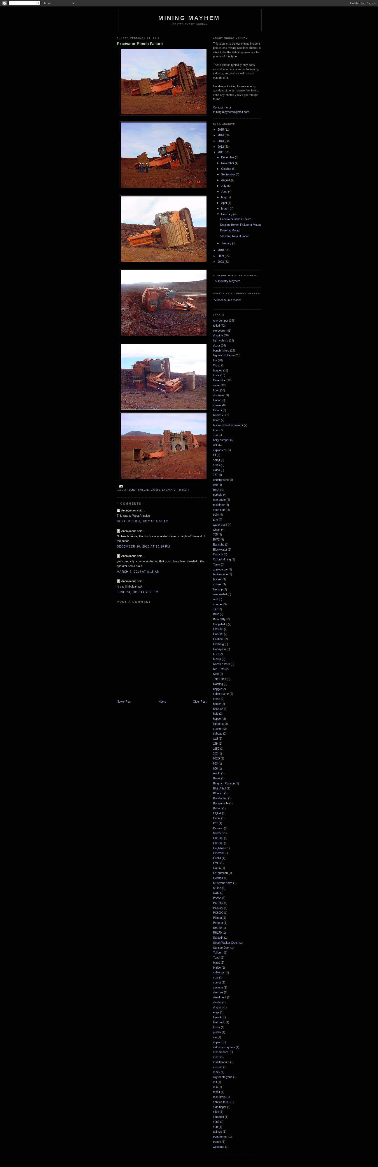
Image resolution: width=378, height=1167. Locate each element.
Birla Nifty (219, 619)
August (226, 180)
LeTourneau (220, 873)
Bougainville (220, 803)
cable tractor (221, 693)
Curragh (218, 554)
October (226, 168)
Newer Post (124, 701)
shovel (217, 405)
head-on (218, 708)
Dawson (218, 828)
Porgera (218, 922)
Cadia (216, 818)
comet (217, 982)
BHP (216, 614)
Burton (217, 808)
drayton (217, 1007)
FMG (216, 863)
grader (217, 1032)
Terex (216, 564)
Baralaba (218, 544)
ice (215, 1037)
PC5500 (218, 908)
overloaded (220, 594)
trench (217, 1141)
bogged (217, 370)
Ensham (218, 639)
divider (217, 1002)
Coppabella (220, 624)
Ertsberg (218, 644)
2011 (221, 152)
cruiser (217, 584)
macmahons (221, 1052)
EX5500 (218, 634)
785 (215, 534)
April (224, 203)
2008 (221, 261)
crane (216, 698)
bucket (217, 579)
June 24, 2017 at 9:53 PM (137, 592)
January (226, 243)
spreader (218, 1116)
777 (215, 474)
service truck (221, 1102)
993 (215, 763)
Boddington (220, 798)
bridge (217, 967)
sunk (216, 1121)
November (228, 163)
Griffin (217, 868)
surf (215, 1127)
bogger (217, 689)
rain (215, 1087)
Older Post (199, 701)
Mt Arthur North (222, 883)
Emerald (218, 853)
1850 (216, 748)
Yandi (216, 957)
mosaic (217, 1067)
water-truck (220, 524)
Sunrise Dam (221, 947)
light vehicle (220, 340)
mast (216, 1057)
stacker (217, 728)
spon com (219, 509)
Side (216, 673)
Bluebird (218, 793)
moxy (216, 1072)
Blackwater (220, 549)
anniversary (220, 569)
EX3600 (155, 490)
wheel (216, 529)
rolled (216, 325)
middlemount (221, 1062)
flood (216, 390)
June (224, 191)
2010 (221, 250)
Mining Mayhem (189, 18)
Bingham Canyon (224, 783)
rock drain (219, 1097)
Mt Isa (217, 888)
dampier (218, 992)
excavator (169, 490)
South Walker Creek (225, 942)
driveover (219, 395)
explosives (220, 450)
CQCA (217, 813)
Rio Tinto (218, 669)
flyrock (217, 1017)
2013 (221, 141)
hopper (217, 718)
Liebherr (218, 878)
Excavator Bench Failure (140, 44)
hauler (217, 703)
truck (216, 375)
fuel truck (219, 1022)
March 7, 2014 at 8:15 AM (138, 571)
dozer (216, 345)
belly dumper (221, 440)
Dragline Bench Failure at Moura (240, 224)
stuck (216, 465)
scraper (217, 604)
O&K (216, 892)
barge (216, 962)
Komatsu (218, 415)
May (224, 197)
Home (162, 701)
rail (215, 1082)
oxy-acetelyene (222, 1077)
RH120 (217, 927)
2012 (221, 146)
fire (215, 360)
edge (216, 1012)
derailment (219, 997)
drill (215, 445)
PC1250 (218, 903)
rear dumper (220, 320)
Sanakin (218, 937)
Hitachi (184, 490)
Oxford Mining (222, 559)
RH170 (217, 932)
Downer (217, 833)
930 (215, 484)
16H (215, 743)
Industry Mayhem (229, 281)
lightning (218, 723)
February (227, 214)
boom (216, 420)
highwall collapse (223, 355)
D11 (215, 823)
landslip (218, 589)
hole (215, 713)
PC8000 (218, 912)
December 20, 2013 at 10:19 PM (143, 546)
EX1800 (218, 843)
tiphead (217, 733)
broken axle (220, 574)
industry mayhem (224, 1047)
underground (221, 479)
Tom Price (219, 679)
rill (214, 455)
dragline (218, 335)
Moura (217, 659)
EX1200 (218, 838)
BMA (216, 490)
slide (216, 1111)
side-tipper (219, 1107)
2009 (221, 256)
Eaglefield (219, 848)
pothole (217, 494)
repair (216, 1092)
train (216, 514)
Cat (215, 365)
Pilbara (217, 917)
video (216, 470)
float (216, 430)
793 (215, 435)
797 (215, 609)
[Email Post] (120, 486)
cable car (219, 972)
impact (217, 1042)
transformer (220, 1136)
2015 (221, 129)
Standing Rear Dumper (234, 236)
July (224, 185)
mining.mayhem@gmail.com (231, 112)
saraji (216, 460)
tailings (217, 1131)
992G (216, 758)
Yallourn (218, 952)
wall (215, 738)
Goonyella (219, 649)
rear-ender (219, 499)
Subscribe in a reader (227, 300)
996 (215, 768)
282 (215, 753)
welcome (218, 1146)
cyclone (218, 987)
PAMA (217, 897)
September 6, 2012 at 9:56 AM (142, 521)
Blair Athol (219, 788)
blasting (218, 684)
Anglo (216, 773)
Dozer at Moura (230, 230)
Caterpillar (219, 380)
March (225, 208)
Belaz (216, 778)
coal (215, 977)
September (228, 174)
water (216, 385)
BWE (216, 539)
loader (217, 400)
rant (215, 599)
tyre (215, 519)
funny (216, 1027)
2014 (221, 135)
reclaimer (219, 504)
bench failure (139, 490)
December (228, 157)
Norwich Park (221, 664)
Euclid (217, 858)
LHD (216, 654)
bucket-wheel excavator (228, 425)
